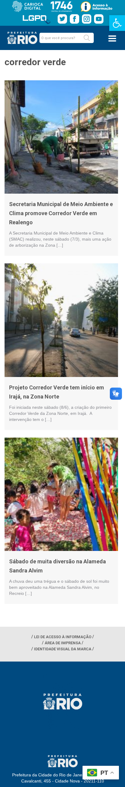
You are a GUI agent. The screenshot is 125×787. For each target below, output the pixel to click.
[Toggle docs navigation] (112, 38)
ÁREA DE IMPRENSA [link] (63, 643)
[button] (87, 38)
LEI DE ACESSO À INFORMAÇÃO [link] (62, 637)
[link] (117, 23)
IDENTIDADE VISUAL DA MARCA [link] (62, 649)
